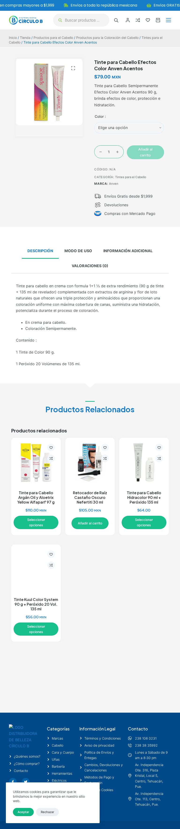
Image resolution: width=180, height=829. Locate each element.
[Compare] (138, 20)
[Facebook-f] (13, 782)
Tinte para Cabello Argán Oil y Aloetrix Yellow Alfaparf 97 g (36, 497)
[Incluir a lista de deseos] (51, 447)
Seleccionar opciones (36, 522)
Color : (100, 116)
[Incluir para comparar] (51, 458)
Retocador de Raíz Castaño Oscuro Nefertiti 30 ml (90, 497)
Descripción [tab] (40, 250)
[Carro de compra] (158, 20)
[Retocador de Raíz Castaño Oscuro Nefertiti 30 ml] (90, 462)
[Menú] (168, 20)
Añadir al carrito (145, 152)
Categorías (58, 728)
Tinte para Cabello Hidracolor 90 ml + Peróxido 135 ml (144, 497)
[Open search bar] (116, 20)
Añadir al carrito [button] (90, 523)
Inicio (13, 38)
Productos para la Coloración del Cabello (107, 38)
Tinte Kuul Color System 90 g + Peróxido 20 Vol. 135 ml (36, 604)
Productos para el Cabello (53, 38)
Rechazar (47, 812)
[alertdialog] (90, 5)
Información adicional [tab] (128, 250)
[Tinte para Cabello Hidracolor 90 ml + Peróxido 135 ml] (144, 462)
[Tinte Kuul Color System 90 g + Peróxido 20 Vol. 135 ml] (36, 569)
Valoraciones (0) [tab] (90, 265)
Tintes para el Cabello (130, 177)
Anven (113, 183)
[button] (73, 68)
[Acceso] (128, 20)
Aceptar (23, 812)
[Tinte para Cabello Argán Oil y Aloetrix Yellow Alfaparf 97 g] (36, 462)
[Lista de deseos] (148, 20)
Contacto (138, 728)
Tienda (25, 38)
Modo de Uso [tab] (78, 250)
